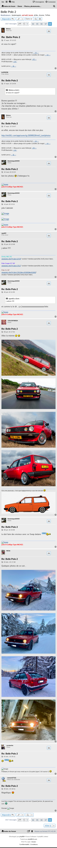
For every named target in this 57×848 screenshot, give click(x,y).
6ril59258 (4, 72)
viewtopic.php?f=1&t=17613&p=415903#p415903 (18, 272)
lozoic (30, 15)
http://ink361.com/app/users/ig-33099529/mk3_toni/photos (26, 135)
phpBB (21, 836)
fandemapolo (16, 15)
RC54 (8, 551)
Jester (34, 842)
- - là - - (13, 66)
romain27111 (11, 778)
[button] (19, 24)
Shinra (8, 29)
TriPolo (47, 15)
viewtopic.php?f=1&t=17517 (11, 266)
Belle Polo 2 (8, 11)
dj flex (36, 15)
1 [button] (27, 24)
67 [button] (46, 24)
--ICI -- (34, 59)
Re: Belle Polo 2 (10, 37)
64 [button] (33, 24)
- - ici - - (36, 53)
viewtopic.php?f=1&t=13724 (11, 259)
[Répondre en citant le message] (49, 31)
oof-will (25, 15)
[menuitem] (12, 2)
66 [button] (41, 24)
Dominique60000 (14, 161)
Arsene (41, 15)
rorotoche (9, 745)
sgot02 (3, 233)
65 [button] (37, 24)
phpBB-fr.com (32, 839)
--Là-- (15, 61)
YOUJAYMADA (13, 320)
